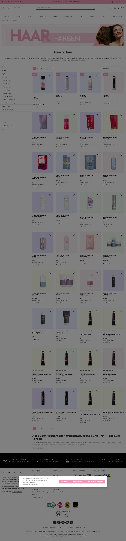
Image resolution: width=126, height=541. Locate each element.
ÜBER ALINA (57, 471)
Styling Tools (6, 106)
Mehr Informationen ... (28, 482)
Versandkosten (57, 531)
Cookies (34, 494)
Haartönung (7, 81)
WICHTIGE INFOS (38, 471)
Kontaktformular (17, 491)
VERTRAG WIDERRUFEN (77, 527)
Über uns (55, 475)
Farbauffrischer (8, 96)
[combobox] (63, 8)
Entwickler (6, 90)
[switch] (66, 515)
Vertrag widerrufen (38, 497)
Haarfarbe (6, 84)
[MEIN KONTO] (115, 8)
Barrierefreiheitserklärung (40, 492)
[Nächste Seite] (48, 68)
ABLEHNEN (64, 481)
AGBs (34, 475)
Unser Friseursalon (8, 110)
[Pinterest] (59, 522)
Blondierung (7, 87)
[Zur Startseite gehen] (12, 8)
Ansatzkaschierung (9, 103)
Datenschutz (26, 484)
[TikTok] (71, 522)
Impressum (35, 489)
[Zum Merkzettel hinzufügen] (50, 75)
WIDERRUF (53, 527)
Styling (4, 74)
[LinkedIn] (67, 522)
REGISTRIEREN (17, 2)
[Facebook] (54, 522)
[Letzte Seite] (52, 68)
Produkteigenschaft (8, 126)
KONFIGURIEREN (78, 481)
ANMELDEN (5, 2)
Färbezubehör (7, 93)
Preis (3, 130)
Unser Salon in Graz (58, 492)
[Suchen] (93, 8)
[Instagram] (63, 522)
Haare (4, 67)
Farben (4, 77)
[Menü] (70, 511)
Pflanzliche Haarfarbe (9, 99)
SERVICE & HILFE (63, 527)
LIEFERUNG (45, 527)
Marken (4, 122)
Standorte (56, 489)
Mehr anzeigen (37, 448)
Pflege (4, 70)
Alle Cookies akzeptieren (95, 481)
